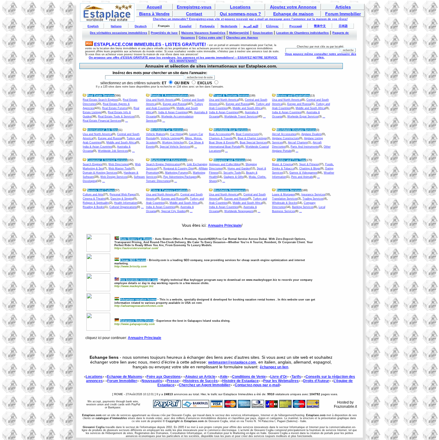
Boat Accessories (220, 134)
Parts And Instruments (305, 146)
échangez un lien (274, 367)
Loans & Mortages (283, 194)
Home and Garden (239, 168)
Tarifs (296, 377)
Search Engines (92, 164)
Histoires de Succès (200, 381)
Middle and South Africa (247, 108)
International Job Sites (102, 129)
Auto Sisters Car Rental (136, 238)
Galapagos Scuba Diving (137, 320)
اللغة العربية (250, 26)
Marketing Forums (176, 172)
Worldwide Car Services (167, 129)
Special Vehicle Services (175, 146)
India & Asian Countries (173, 112)
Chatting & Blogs (309, 168)
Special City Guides (173, 211)
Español (185, 26)
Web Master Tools (119, 168)
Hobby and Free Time (291, 160)
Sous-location (263, 32)
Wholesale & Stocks (284, 202)
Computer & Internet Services (107, 160)
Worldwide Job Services (113, 150)
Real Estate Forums (114, 108)
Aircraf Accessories (284, 134)
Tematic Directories (158, 181)
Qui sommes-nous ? (240, 13)
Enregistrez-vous (194, 6)
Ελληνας (272, 26)
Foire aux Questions (164, 377)
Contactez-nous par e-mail (257, 385)
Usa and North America (160, 99)
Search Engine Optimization (163, 164)
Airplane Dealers (311, 134)
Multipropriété (239, 32)
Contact (194, 13)
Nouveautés (152, 381)
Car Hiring (176, 134)
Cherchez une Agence (242, 37)
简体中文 (320, 25)
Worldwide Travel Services (240, 116)
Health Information (125, 202)
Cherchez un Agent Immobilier (204, 385)
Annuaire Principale (224, 225)
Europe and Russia (174, 103)
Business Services (289, 190)
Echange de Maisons (124, 377)
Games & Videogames (303, 172)
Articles (343, 6)
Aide (224, 377)
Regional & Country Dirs (178, 168)
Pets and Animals (302, 176)
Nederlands (229, 26)
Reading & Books (93, 207)
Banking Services (303, 207)
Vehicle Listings (170, 138)
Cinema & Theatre (94, 198)
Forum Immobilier (343, 13)
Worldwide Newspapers (229, 190)
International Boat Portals (224, 146)
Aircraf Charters (298, 142)
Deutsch (141, 26)
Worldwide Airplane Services (296, 129)
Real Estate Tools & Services (116, 116)
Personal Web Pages (123, 194)
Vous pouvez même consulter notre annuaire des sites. (320, 55)
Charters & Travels (221, 138)
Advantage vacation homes (138, 299)
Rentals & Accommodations (169, 95)
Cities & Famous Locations (169, 190)
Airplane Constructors (285, 138)
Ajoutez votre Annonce (293, 6)
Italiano (116, 26)
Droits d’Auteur (316, 381)
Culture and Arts (93, 194)
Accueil (154, 6)
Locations (240, 6)
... (126, 120)
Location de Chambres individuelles (302, 32)
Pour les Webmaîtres (281, 381)
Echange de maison (293, 13)
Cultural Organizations (123, 207)
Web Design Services (113, 176)
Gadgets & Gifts (234, 176)
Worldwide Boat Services (231, 129)
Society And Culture (101, 190)
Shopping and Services (229, 160)
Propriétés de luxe (164, 32)
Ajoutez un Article (200, 377)
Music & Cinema (282, 164)
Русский (295, 26)
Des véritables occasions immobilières (118, 32)
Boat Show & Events (222, 142)
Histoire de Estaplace (240, 381)
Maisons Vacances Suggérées (203, 32)
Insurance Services (313, 194)
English (93, 26)
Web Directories (118, 164)
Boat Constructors (247, 134)
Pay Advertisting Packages (180, 176)
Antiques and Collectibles (224, 164)
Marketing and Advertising (169, 160)
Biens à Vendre (154, 13)
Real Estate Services (100, 95)
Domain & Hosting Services (100, 172)
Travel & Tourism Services (231, 95)
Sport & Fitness (309, 164)
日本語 (343, 25)
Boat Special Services (253, 142)
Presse (173, 381)
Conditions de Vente (249, 377)
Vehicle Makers (155, 134)
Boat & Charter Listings (252, 138)
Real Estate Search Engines (100, 99)
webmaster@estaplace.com (232, 362)
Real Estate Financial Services (102, 120)
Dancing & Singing (121, 198)
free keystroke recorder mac (139, 279)
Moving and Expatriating (293, 95)
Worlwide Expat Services (302, 116)
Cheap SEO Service (133, 260)
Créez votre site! (210, 37)
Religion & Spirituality (96, 202)
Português (207, 26)
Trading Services (313, 198)
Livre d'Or (278, 377)
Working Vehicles (173, 142)
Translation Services (284, 198)
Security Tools (232, 172)
